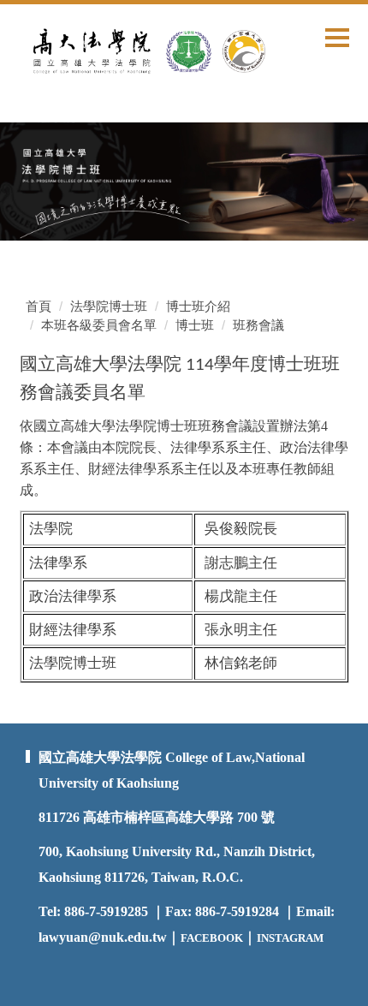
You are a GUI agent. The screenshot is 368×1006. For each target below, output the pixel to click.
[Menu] (337, 37)
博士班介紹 (198, 306)
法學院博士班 (108, 306)
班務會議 (258, 325)
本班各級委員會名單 (99, 325)
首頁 (38, 306)
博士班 (194, 325)
